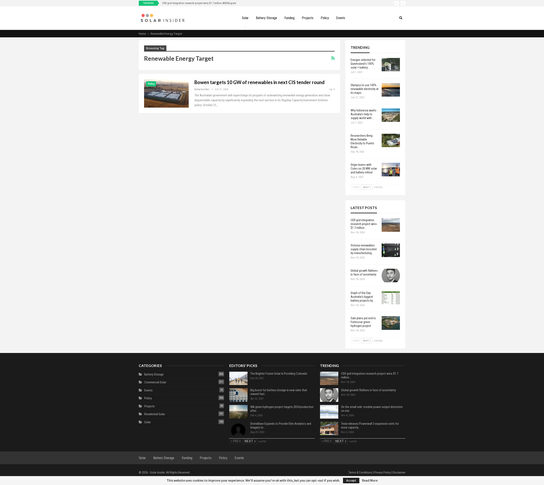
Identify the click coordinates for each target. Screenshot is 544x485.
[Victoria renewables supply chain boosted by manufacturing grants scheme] (391, 250)
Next (366, 187)
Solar (245, 18)
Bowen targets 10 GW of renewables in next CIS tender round (259, 82)
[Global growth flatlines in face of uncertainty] (391, 275)
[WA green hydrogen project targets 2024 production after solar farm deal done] (238, 412)
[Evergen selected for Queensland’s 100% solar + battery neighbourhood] (391, 65)
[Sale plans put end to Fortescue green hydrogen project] (391, 323)
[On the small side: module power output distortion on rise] (329, 412)
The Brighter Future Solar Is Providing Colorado (278, 373)
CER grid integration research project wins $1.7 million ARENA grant (199, 3)
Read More (370, 480)
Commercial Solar (155, 382)
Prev (356, 187)
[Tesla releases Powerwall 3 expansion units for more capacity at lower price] (329, 428)
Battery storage (266, 18)
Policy (325, 18)
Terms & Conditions (360, 472)
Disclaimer (399, 472)
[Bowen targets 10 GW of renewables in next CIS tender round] (166, 93)
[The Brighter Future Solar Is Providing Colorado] (238, 378)
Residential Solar (154, 414)
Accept (351, 480)
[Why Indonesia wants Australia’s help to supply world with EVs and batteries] (391, 115)
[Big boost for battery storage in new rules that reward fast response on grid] (238, 395)
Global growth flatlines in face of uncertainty (368, 390)
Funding (289, 18)
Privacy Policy (382, 472)
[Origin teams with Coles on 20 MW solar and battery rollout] (391, 169)
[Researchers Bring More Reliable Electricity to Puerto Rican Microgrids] (391, 140)
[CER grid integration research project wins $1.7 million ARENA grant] (391, 225)
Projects (307, 18)
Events (340, 18)
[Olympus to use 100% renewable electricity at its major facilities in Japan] (391, 90)
